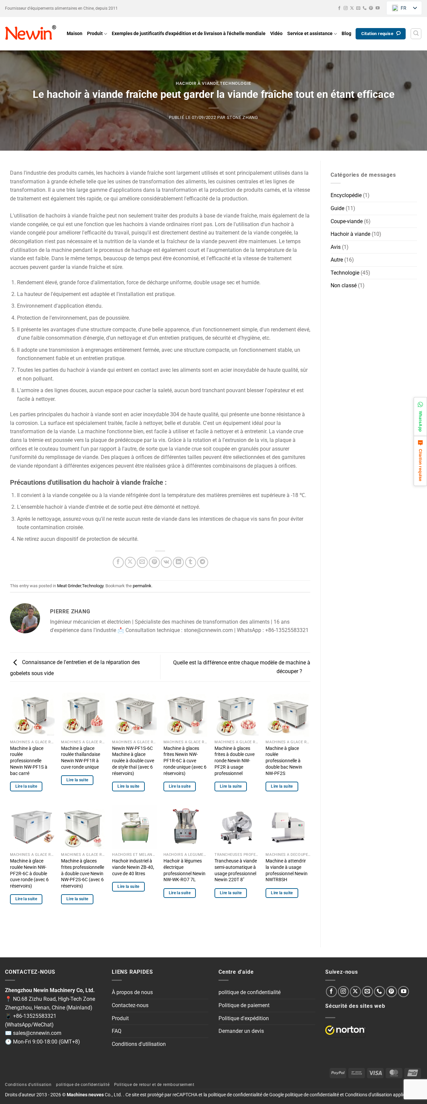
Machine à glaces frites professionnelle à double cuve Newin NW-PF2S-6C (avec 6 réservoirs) (82, 873)
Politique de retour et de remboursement (154, 1084)
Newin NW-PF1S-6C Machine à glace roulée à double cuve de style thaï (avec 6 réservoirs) (133, 761)
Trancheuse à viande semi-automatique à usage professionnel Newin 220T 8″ (236, 870)
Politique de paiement (244, 1005)
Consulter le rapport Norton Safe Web (345, 1030)
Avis (336, 247)
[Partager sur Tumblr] (190, 562)
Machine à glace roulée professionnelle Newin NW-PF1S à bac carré (28, 761)
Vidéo (276, 33)
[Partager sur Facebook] (118, 562)
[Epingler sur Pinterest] (154, 562)
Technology (92, 585)
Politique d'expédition (244, 1018)
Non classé (344, 285)
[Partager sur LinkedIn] (178, 562)
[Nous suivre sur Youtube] (378, 8)
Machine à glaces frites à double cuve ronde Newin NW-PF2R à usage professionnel (235, 761)
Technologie (235, 83)
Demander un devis (241, 1031)
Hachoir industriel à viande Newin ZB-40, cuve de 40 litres (133, 867)
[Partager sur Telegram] (202, 562)
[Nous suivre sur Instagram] (346, 8)
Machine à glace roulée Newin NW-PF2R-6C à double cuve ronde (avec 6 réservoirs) (29, 873)
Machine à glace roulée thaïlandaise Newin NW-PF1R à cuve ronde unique (80, 758)
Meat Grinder (69, 585)
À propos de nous (132, 992)
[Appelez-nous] (365, 8)
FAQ (116, 1031)
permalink (142, 585)
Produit (95, 33)
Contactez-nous (130, 1005)
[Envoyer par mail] (142, 562)
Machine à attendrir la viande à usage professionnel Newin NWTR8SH (287, 870)
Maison (74, 33)
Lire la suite (26, 786)
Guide (337, 208)
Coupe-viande (347, 221)
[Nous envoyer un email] (358, 8)
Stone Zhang (242, 117)
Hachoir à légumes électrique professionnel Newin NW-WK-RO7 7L (184, 870)
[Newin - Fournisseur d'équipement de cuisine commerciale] (31, 33)
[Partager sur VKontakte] (166, 562)
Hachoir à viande (197, 83)
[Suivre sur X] (352, 8)
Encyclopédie (346, 195)
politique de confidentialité (250, 992)
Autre (337, 260)
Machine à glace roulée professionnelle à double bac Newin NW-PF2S (284, 761)
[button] (416, 33)
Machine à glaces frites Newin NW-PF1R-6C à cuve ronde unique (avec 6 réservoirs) (184, 761)
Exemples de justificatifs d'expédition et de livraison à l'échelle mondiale (189, 33)
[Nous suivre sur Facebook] (339, 8)
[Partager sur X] (130, 562)
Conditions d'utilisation (139, 1044)
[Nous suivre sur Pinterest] (371, 8)
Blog (346, 33)
